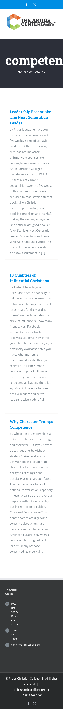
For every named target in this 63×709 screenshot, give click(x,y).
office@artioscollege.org (30, 690)
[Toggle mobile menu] (56, 33)
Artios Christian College (24, 678)
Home (22, 72)
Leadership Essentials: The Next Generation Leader (30, 117)
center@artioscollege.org (15, 644)
